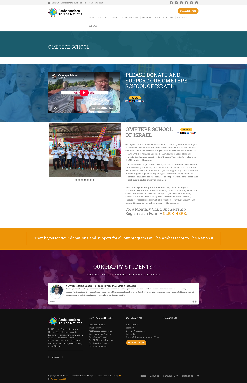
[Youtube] (181, 2)
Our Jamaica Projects (99, 343)
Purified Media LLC (58, 379)
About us (55, 357)
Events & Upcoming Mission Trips (142, 337)
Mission (130, 327)
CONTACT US (187, 376)
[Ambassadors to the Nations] (65, 12)
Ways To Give (95, 327)
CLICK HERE (174, 213)
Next (124, 150)
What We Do (132, 324)
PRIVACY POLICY (170, 376)
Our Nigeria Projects (98, 346)
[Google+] (191, 2)
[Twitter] (176, 2)
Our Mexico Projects (98, 337)
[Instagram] (196, 2)
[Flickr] (186, 2)
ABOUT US (154, 376)
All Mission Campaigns (100, 331)
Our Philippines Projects (101, 340)
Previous (44, 150)
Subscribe (130, 334)
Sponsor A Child (97, 324)
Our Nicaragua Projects (100, 334)
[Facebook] (171, 2)
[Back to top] (198, 375)
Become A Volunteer (135, 331)
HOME (143, 376)
